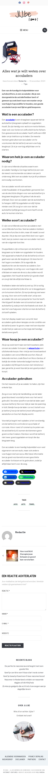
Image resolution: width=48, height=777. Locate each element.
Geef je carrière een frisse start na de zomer (24, 673)
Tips (25, 84)
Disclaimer (20, 759)
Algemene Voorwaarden (15, 756)
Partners (32, 759)
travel (31, 504)
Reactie (6, 591)
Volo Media (40, 772)
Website (5, 633)
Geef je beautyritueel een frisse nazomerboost (24, 676)
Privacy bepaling (35, 756)
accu (15, 504)
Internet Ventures (10, 772)
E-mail (5, 623)
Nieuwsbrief (7, 759)
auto (23, 504)
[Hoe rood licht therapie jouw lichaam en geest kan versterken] (12, 555)
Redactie (22, 81)
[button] (24, 30)
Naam (5, 614)
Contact (42, 759)
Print (26, 517)
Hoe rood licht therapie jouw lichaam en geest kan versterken (28, 555)
